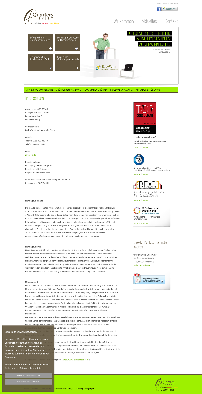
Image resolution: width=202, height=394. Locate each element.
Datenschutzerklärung (63, 389)
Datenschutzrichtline (28, 375)
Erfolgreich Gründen (96, 89)
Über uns (155, 89)
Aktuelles (149, 21)
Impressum (174, 4)
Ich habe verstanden (28, 382)
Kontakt (166, 4)
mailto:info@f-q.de (142, 265)
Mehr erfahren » (141, 148)
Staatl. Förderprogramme (39, 89)
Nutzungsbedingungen (85, 389)
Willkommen (123, 21)
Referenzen (142, 89)
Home (159, 4)
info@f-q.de (30, 155)
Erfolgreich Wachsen (121, 89)
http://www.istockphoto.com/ (75, 360)
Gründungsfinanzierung (68, 89)
